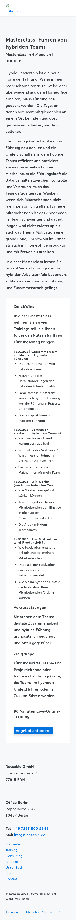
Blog (9, 873)
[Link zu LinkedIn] (15, 906)
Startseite (13, 844)
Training (11, 850)
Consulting (14, 856)
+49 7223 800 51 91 (30, 828)
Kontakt (11, 879)
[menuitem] (64, 8)
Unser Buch (14, 867)
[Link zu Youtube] (9, 906)
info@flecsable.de (29, 835)
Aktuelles (12, 862)
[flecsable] (31, 8)
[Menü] (64, 8)
